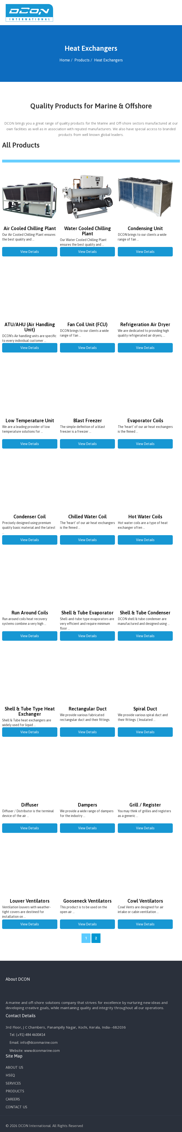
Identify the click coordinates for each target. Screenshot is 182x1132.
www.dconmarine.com (42, 1050)
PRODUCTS (15, 1091)
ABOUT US (14, 1067)
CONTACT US (16, 1107)
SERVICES (13, 1083)
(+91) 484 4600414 (30, 1035)
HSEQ (10, 1075)
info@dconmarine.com (39, 1042)
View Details (29, 252)
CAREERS (13, 1099)
